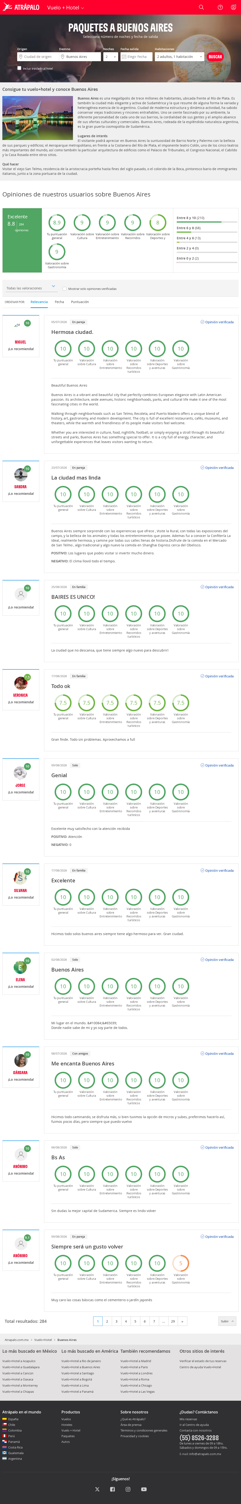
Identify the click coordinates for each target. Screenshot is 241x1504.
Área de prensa (130, 1425)
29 (173, 1321)
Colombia (15, 1430)
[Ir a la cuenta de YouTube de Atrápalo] (144, 1489)
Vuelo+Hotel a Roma (134, 1379)
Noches (108, 49)
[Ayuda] (220, 7)
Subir (225, 1321)
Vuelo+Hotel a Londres (136, 1373)
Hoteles (66, 1425)
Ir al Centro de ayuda (194, 1425)
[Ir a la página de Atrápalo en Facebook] (113, 1489)
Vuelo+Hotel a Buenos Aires (80, 1367)
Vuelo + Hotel (70, 1430)
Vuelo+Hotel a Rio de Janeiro (81, 1361)
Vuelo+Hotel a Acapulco (19, 1361)
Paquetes (68, 1436)
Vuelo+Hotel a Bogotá (76, 1379)
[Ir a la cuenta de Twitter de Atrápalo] (97, 1489)
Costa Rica (15, 1447)
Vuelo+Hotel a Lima (75, 1385)
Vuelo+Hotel (43, 1340)
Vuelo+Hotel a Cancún (17, 1373)
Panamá (14, 1442)
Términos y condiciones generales (143, 1430)
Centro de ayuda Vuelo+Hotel (200, 1367)
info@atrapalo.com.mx (205, 1454)
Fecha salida (129, 49)
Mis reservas (188, 1419)
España (13, 1419)
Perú (11, 1436)
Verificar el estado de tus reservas (203, 1361)
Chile (11, 1425)
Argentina (15, 1458)
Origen (22, 49)
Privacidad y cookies (134, 1436)
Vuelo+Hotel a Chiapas (18, 1391)
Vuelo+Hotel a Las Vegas (137, 1391)
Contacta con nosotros (196, 1430)
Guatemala (16, 1453)
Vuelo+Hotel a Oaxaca (17, 1379)
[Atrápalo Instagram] (128, 1489)
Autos (65, 1442)
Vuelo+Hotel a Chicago (136, 1385)
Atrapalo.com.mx (17, 1340)
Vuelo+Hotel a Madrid (135, 1361)
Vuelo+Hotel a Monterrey (20, 1385)
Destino (64, 49)
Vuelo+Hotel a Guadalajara (21, 1367)
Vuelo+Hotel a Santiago (77, 1373)
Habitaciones (164, 49)
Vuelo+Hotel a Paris (134, 1367)
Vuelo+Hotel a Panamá (77, 1391)
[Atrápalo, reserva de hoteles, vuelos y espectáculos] (21, 7)
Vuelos (66, 1419)
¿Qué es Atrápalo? (133, 1419)
